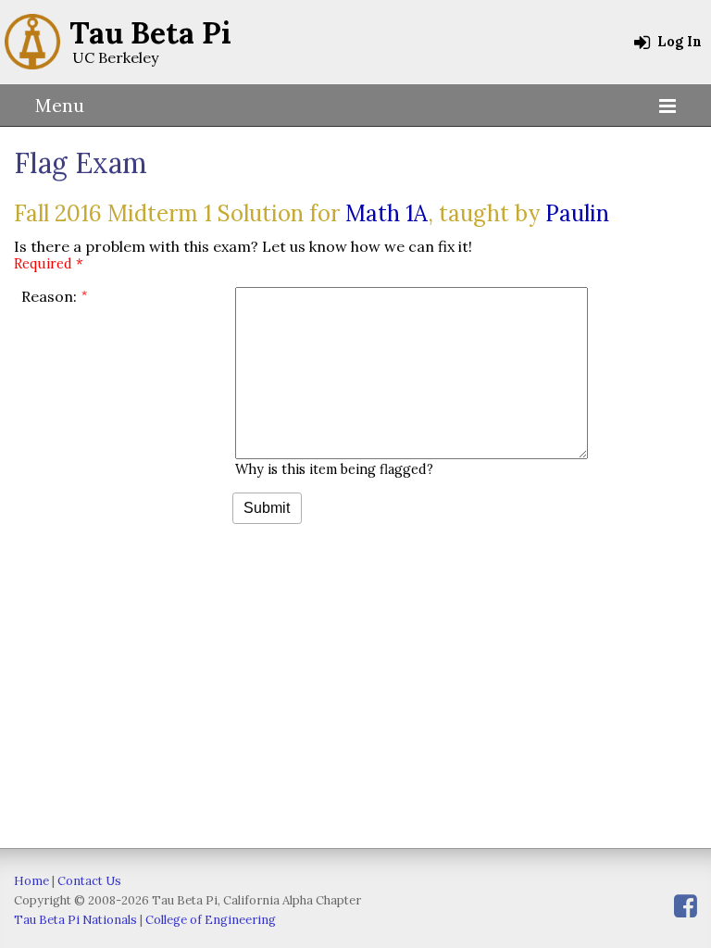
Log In (678, 41)
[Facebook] (685, 906)
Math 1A (386, 213)
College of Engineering (210, 920)
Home (31, 881)
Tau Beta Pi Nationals (75, 920)
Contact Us (89, 881)
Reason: (49, 296)
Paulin (577, 213)
